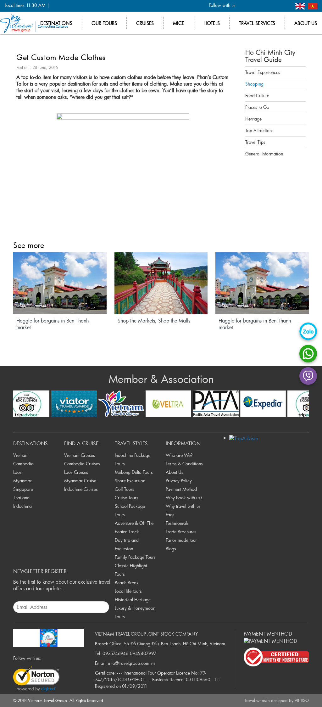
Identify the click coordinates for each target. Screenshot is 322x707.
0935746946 (116, 653)
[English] (300, 5)
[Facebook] (244, 5)
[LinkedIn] (275, 5)
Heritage (253, 119)
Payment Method (181, 489)
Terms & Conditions (184, 464)
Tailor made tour (181, 540)
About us (305, 23)
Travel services (257, 23)
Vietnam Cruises (79, 455)
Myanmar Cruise (80, 481)
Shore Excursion (130, 481)
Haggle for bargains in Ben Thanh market (52, 324)
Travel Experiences (262, 72)
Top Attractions (259, 130)
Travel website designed (266, 700)
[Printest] (285, 5)
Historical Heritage (133, 600)
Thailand (21, 498)
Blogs (171, 549)
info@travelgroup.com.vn (131, 663)
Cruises (145, 23)
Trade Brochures (181, 532)
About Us (174, 472)
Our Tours (104, 23)
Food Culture (257, 95)
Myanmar (22, 481)
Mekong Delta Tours (134, 472)
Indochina (22, 506)
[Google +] (265, 5)
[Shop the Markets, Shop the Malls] (161, 283)
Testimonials (177, 523)
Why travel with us (183, 506)
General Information (264, 154)
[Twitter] (254, 5)
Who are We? (179, 455)
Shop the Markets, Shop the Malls (154, 320)
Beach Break (127, 583)
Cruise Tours (126, 498)
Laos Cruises (76, 472)
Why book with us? (184, 498)
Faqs (170, 515)
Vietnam (21, 455)
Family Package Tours (135, 557)
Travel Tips (255, 142)
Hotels (211, 23)
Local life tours (128, 591)
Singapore (23, 489)
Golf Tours (124, 489)
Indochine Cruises (81, 489)
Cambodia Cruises (82, 464)
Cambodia (23, 464)
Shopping (254, 84)
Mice (178, 23)
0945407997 (143, 653)
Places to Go (257, 107)
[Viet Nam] (312, 5)
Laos (17, 472)
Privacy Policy (179, 481)
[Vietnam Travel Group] (34, 23)
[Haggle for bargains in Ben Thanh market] (60, 283)
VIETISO (302, 700)
